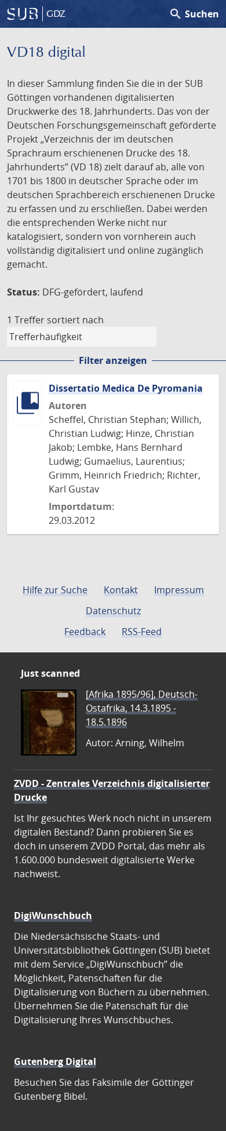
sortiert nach (75, 319)
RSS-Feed (142, 631)
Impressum (179, 589)
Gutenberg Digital (55, 1061)
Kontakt (121, 589)
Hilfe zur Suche (55, 589)
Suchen (194, 14)
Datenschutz (113, 610)
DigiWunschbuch (53, 915)
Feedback (84, 631)
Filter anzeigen (113, 360)
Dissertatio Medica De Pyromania (126, 388)
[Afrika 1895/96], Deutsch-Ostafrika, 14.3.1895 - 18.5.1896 (142, 708)
